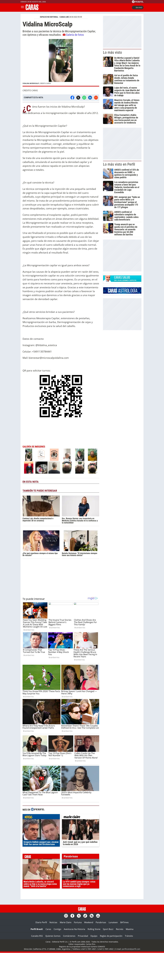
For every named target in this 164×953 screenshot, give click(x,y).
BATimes (124, 922)
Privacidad (83, 936)
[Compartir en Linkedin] (90, 97)
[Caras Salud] (122, 281)
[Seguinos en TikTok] (85, 916)
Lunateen (113, 922)
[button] (61, 62)
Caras (48, 929)
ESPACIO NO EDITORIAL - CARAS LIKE (54, 17)
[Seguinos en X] (79, 916)
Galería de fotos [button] (75, 34)
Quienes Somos (52, 936)
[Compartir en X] (78, 97)
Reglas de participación (111, 936)
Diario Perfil (41, 922)
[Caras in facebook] (72, 916)
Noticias (53, 922)
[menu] (22, 7)
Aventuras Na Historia (74, 929)
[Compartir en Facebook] (72, 97)
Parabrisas (101, 922)
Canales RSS (37, 936)
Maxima (129, 929)
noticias (41, 817)
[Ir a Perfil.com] (138, 2)
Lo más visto (112, 52)
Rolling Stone (94, 929)
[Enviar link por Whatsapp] (84, 97)
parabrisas (80, 857)
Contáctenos (69, 936)
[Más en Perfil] (37, 810)
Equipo (94, 936)
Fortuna (78, 922)
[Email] (96, 97)
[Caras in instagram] (66, 916)
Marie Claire (65, 922)
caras (41, 857)
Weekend (88, 922)
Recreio (119, 929)
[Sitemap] (98, 916)
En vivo (139, 7)
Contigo (57, 929)
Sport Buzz (108, 929)
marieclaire (80, 817)
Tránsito (129, 936)
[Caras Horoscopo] (122, 292)
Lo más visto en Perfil (119, 164)
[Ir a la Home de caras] (32, 9)
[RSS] (92, 916)
